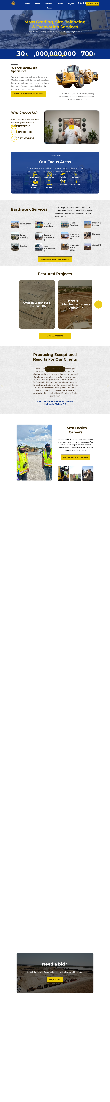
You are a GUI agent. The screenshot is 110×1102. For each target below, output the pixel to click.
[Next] (106, 385)
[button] (95, 141)
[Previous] (4, 385)
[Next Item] (98, 304)
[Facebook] (81, 3)
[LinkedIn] (83, 3)
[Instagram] (78, 3)
